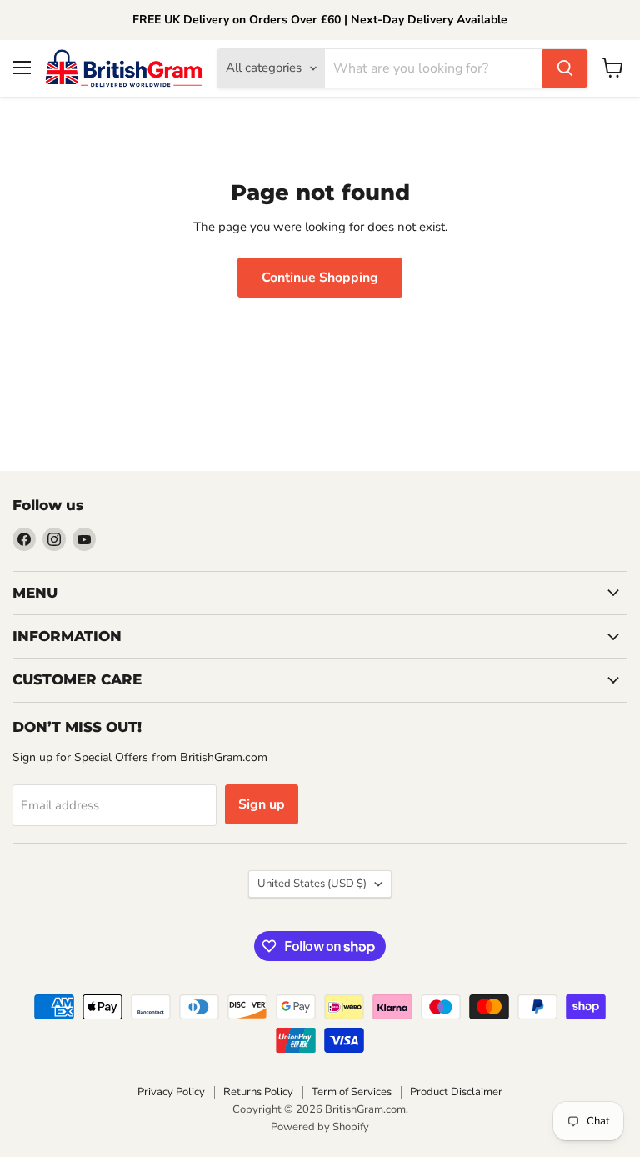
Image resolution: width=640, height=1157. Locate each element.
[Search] (565, 68)
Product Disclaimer (456, 1091)
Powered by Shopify (320, 1126)
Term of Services (352, 1091)
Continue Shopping (320, 277)
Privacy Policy (171, 1091)
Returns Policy (258, 1091)
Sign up (261, 804)
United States (312, 883)
